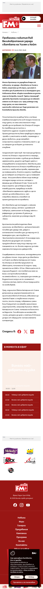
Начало (5, 32)
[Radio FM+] (4, 586)
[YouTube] (28, 505)
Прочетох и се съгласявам (24, 582)
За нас (21, 541)
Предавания (21, 529)
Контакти (21, 545)
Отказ (31, 577)
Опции (17, 577)
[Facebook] (15, 505)
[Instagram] (21, 505)
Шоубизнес (7, 50)
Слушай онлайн (33, 18)
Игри (21, 521)
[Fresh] (30, 451)
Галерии (21, 525)
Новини (14, 32)
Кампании (21, 533)
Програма (21, 537)
